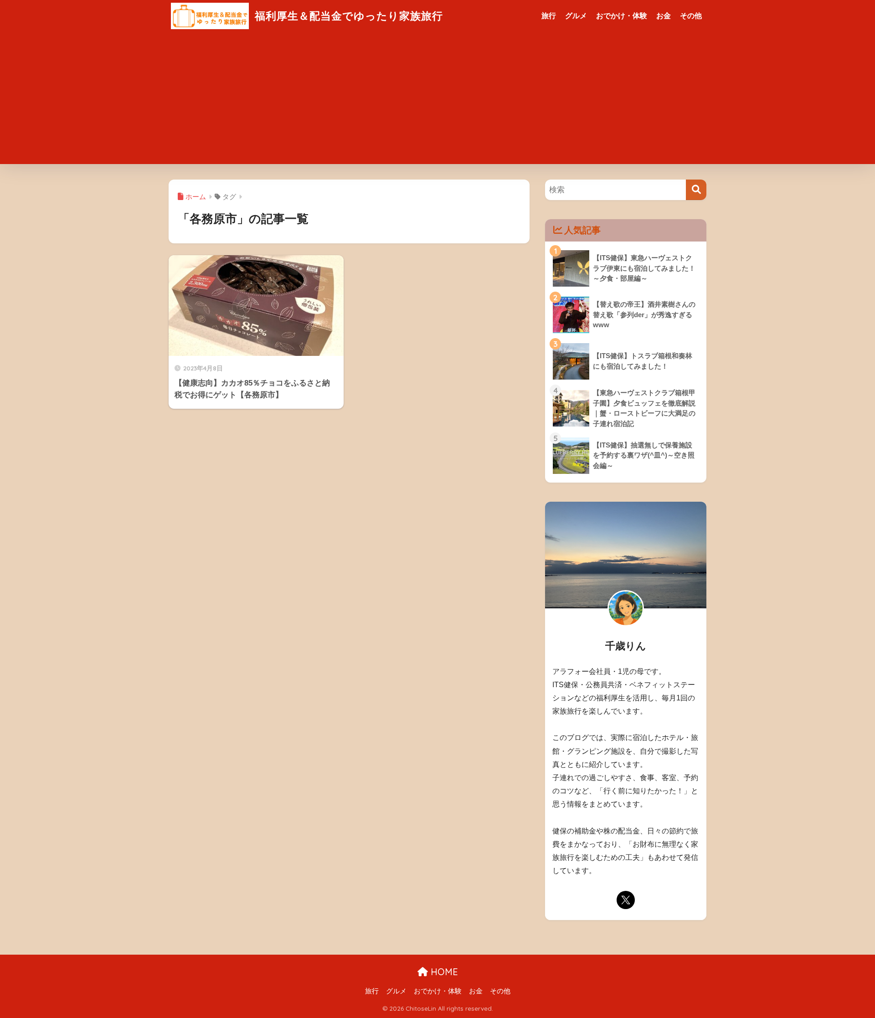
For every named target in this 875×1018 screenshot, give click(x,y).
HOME (443, 971)
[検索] (696, 190)
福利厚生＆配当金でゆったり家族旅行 (347, 15)
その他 (691, 16)
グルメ (576, 16)
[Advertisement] (437, 100)
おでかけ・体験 (621, 16)
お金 (663, 16)
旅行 (548, 16)
